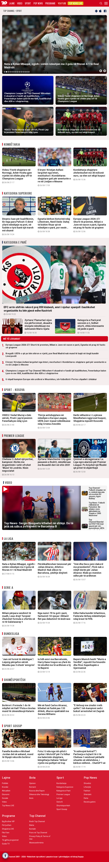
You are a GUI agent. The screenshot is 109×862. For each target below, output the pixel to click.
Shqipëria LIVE (8, 829)
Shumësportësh (15, 680)
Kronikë (5, 787)
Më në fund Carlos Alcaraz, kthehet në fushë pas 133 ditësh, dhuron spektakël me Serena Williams (53, 711)
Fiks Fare (5, 833)
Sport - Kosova (14, 389)
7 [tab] (15, 71)
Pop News (38, 3)
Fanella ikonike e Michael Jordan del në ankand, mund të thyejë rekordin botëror (17, 756)
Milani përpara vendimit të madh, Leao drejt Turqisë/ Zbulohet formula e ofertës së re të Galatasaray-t (18, 619)
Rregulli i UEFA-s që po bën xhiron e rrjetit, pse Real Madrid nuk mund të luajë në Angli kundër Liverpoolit (52, 354)
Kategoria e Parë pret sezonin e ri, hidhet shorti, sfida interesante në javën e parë (90, 326)
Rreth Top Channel (37, 821)
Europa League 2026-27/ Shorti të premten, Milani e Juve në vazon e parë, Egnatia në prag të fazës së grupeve (89, 225)
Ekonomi (5, 794)
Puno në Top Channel (38, 833)
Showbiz (87, 783)
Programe (50, 3)
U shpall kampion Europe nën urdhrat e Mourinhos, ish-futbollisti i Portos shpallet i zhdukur (51, 379)
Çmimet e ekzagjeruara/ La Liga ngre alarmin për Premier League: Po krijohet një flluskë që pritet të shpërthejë (89, 465)
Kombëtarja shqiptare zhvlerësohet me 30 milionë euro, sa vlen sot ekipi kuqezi (89, 174)
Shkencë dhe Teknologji (39, 794)
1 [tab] (4, 71)
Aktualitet (6, 791)
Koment (32, 787)
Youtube (62, 3)
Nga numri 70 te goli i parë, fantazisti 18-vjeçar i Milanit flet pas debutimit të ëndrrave (54, 618)
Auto (31, 798)
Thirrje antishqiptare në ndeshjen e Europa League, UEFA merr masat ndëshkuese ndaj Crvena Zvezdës (54, 421)
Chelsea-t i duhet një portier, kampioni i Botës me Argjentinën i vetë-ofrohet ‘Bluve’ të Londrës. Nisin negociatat (17, 467)
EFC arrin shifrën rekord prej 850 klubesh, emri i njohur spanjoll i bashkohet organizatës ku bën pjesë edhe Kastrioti (49, 310)
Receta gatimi (89, 802)
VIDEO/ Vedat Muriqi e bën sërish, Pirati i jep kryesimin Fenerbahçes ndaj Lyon (17, 420)
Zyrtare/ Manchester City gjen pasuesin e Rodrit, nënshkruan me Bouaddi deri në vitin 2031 (54, 464)
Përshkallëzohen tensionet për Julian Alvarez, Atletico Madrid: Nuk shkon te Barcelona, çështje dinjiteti (54, 570)
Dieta (86, 798)
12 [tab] (25, 71)
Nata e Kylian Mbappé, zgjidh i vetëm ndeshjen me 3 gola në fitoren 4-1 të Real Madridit (18, 569)
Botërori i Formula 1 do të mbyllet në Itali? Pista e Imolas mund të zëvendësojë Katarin (18, 710)
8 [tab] (17, 71)
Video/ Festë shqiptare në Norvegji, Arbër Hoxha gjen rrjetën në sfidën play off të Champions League (17, 176)
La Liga (8, 538)
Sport (28, 3)
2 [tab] (6, 71)
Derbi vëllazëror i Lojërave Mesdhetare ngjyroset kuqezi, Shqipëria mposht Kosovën (89, 420)
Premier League (14, 435)
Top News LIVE (75, 3)
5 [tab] (12, 71)
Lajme (12, 3)
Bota (32, 777)
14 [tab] (29, 71)
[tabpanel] (54, 44)
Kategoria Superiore (18, 193)
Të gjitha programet (10, 840)
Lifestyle (87, 787)
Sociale (5, 798)
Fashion (87, 791)
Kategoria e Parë (15, 242)
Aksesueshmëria (36, 843)
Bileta (31, 825)
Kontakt (32, 829)
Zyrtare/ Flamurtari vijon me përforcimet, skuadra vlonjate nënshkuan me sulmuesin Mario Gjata (38, 326)
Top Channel (37, 815)
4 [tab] (10, 71)
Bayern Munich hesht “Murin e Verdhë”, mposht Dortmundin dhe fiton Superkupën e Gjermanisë (89, 665)
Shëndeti (87, 794)
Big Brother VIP (8, 821)
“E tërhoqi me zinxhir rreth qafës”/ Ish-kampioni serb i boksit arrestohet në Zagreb (88, 710)
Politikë (5, 783)
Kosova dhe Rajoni (37, 791)
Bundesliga (11, 633)
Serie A (8, 587)
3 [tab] (8, 71)
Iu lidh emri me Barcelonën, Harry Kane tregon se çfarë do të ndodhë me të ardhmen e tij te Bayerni (54, 665)
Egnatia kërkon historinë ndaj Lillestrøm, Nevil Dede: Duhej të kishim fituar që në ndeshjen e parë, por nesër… (54, 225)
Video (19, 3)
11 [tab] (23, 71)
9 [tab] (19, 71)
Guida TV (6, 844)
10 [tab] (21, 71)
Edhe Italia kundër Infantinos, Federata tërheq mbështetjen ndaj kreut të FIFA (89, 618)
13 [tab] (27, 71)
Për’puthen (6, 825)
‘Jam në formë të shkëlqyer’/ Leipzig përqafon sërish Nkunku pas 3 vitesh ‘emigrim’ (18, 664)
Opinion (32, 783)
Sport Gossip (13, 726)
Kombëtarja (12, 144)
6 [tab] (14, 71)
